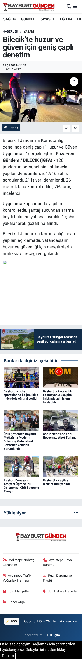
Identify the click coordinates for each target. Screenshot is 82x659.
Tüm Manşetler (19, 591)
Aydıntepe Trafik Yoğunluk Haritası (17, 578)
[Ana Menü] (75, 6)
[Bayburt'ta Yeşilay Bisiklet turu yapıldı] (60, 466)
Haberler (10, 31)
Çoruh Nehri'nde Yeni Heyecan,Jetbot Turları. (59, 435)
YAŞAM (29, 31)
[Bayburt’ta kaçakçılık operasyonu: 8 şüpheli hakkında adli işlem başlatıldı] (60, 377)
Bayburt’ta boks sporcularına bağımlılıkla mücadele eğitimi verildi (21, 394)
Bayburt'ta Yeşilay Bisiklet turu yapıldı (56, 482)
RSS (13, 621)
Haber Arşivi (17, 602)
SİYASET (47, 19)
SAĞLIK (9, 19)
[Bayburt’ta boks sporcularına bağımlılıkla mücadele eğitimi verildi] (21, 377)
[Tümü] (76, 512)
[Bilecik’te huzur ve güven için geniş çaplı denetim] (41, 97)
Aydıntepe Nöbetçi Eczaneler (19, 562)
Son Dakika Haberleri (63, 591)
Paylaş (13, 127)
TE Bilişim (52, 635)
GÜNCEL (28, 19)
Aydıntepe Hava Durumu (57, 562)
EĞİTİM (66, 19)
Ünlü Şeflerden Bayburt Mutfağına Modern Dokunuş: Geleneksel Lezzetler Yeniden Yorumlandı (20, 441)
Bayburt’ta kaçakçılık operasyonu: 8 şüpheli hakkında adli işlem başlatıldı (58, 396)
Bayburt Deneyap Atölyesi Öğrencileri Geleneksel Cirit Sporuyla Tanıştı (21, 486)
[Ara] (69, 6)
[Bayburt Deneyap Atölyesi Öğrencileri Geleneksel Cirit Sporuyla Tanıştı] (21, 466)
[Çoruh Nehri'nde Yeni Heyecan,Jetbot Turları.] (60, 420)
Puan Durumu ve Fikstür (57, 578)
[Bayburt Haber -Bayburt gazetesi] (29, 6)
